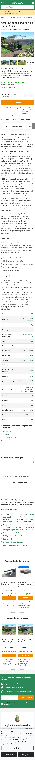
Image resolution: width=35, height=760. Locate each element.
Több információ (14, 77)
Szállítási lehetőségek (9, 87)
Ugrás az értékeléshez (25, 29)
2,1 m (31, 376)
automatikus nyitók (20, 527)
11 (23, 612)
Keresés (31, 7)
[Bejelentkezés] (29, 2)
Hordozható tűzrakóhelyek (13, 542)
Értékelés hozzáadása (17, 483)
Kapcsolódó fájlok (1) (18, 126)
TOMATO (16, 522)
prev (1, 584)
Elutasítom (9, 754)
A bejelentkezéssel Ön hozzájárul (18, 703)
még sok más (30, 530)
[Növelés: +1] (31, 95)
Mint (31, 355)
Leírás (5, 126)
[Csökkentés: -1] (25, 95)
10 (22, 612)
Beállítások (17, 748)
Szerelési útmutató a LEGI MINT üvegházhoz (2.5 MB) (18, 462)
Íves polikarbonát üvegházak (28, 319)
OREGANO (30, 519)
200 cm (30, 370)
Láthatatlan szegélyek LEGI (13, 533)
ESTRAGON (7, 522)
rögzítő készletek (17, 530)
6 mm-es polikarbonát (26, 360)
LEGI (16, 115)
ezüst (31, 341)
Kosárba (17, 102)
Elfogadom (26, 755)
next (33, 584)
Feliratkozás (26, 698)
